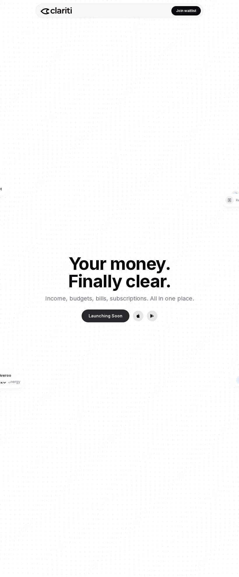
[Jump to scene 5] (230, 294)
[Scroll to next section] (229, 304)
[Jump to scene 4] (230, 288)
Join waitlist (186, 10)
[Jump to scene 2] (230, 277)
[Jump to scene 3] (230, 282)
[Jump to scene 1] (229, 271)
